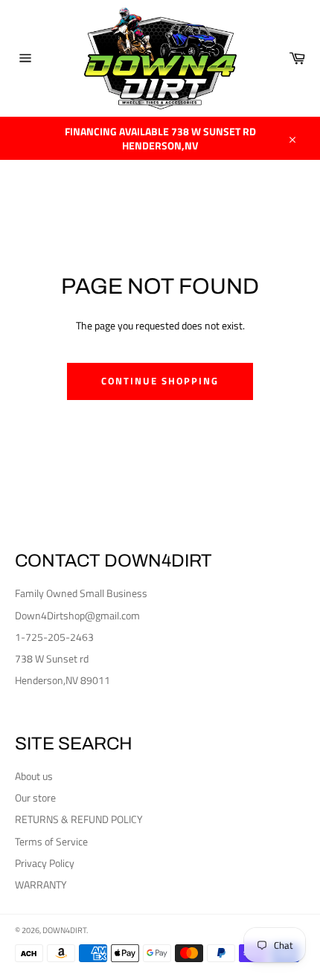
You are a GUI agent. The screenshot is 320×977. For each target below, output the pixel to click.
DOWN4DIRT (64, 929)
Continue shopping (159, 380)
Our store (35, 797)
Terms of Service (51, 841)
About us (34, 776)
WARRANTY (41, 884)
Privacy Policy (44, 863)
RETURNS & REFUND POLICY (79, 819)
